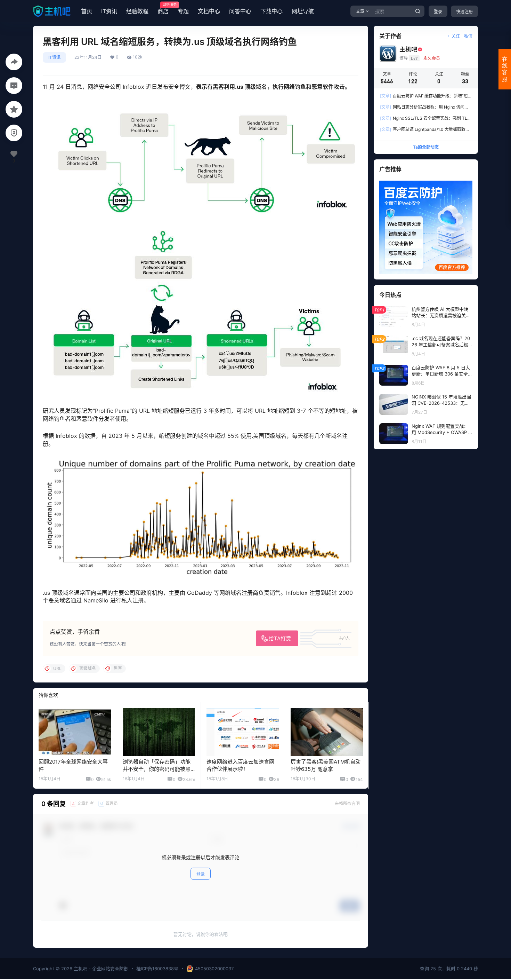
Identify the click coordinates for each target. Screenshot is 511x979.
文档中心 (209, 11)
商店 (163, 8)
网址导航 (303, 11)
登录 (438, 11)
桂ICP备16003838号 (157, 968)
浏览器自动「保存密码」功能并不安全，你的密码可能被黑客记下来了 (156, 769)
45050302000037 (214, 968)
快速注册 (464, 11)
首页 (86, 11)
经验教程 (137, 11)
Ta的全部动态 (426, 147)
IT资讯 (109, 11)
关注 (456, 36)
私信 (468, 36)
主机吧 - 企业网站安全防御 (100, 968)
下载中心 (271, 11)
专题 (183, 11)
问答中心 (240, 11)
